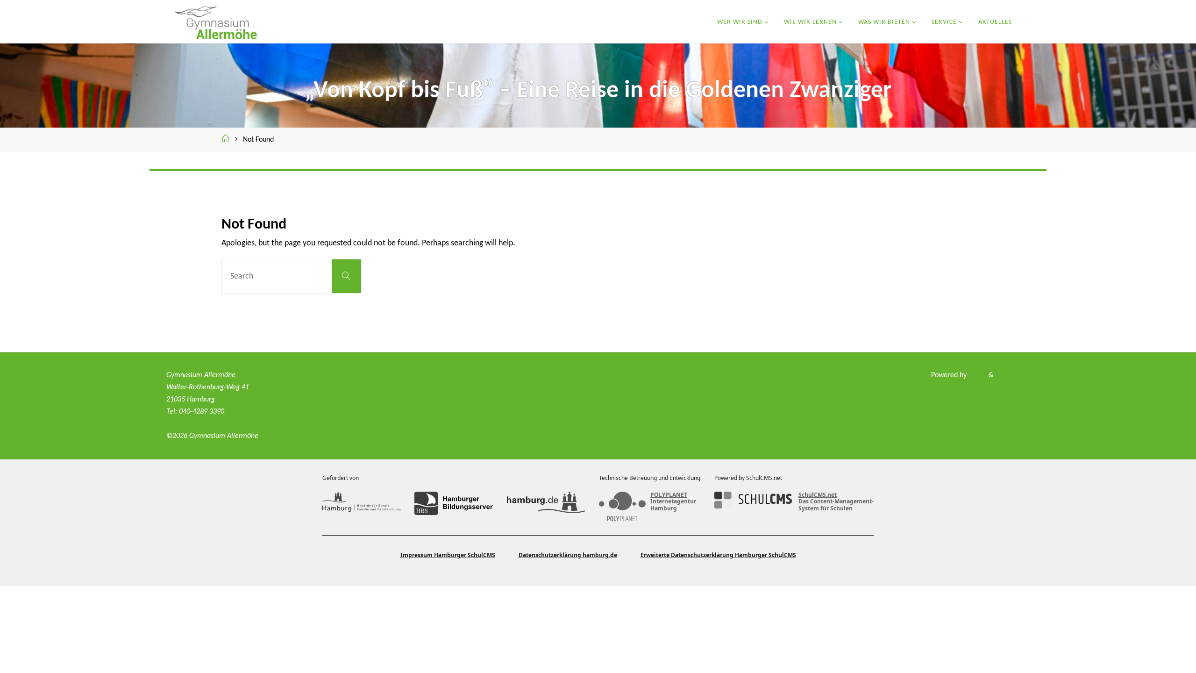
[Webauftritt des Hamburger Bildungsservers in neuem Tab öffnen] (453, 503)
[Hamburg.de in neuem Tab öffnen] (546, 503)
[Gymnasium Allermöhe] (215, 21)
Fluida (977, 375)
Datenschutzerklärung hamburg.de (568, 555)
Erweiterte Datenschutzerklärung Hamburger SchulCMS (718, 555)
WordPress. (1013, 375)
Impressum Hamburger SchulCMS (447, 555)
